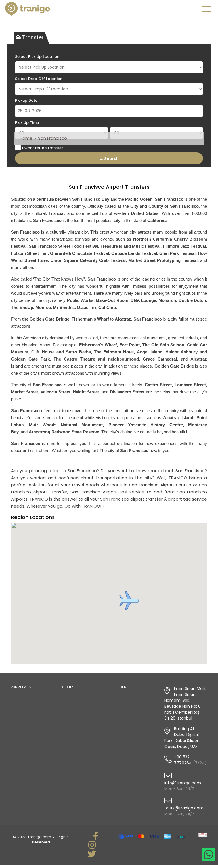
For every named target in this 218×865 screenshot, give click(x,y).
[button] (129, 601)
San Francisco (52, 138)
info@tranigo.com (182, 783)
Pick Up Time (27, 122)
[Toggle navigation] (207, 11)
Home (26, 138)
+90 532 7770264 (183, 760)
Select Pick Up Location (37, 56)
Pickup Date (26, 100)
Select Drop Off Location (38, 78)
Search (111, 158)
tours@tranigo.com (184, 808)
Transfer (32, 37)
